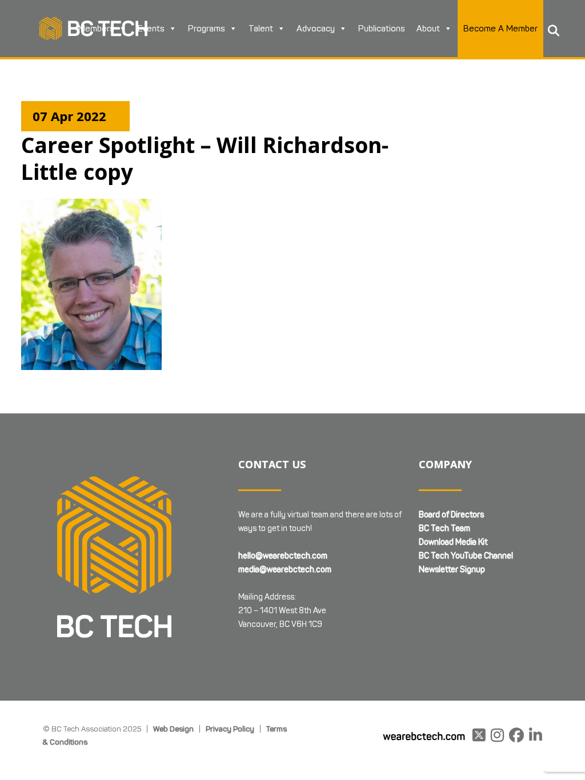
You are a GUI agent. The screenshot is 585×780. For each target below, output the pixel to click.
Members (96, 28)
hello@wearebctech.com (282, 556)
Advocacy (315, 28)
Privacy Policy (230, 728)
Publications (381, 28)
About (428, 28)
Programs (206, 28)
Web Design (173, 728)
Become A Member (500, 28)
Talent (261, 28)
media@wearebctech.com (284, 569)
